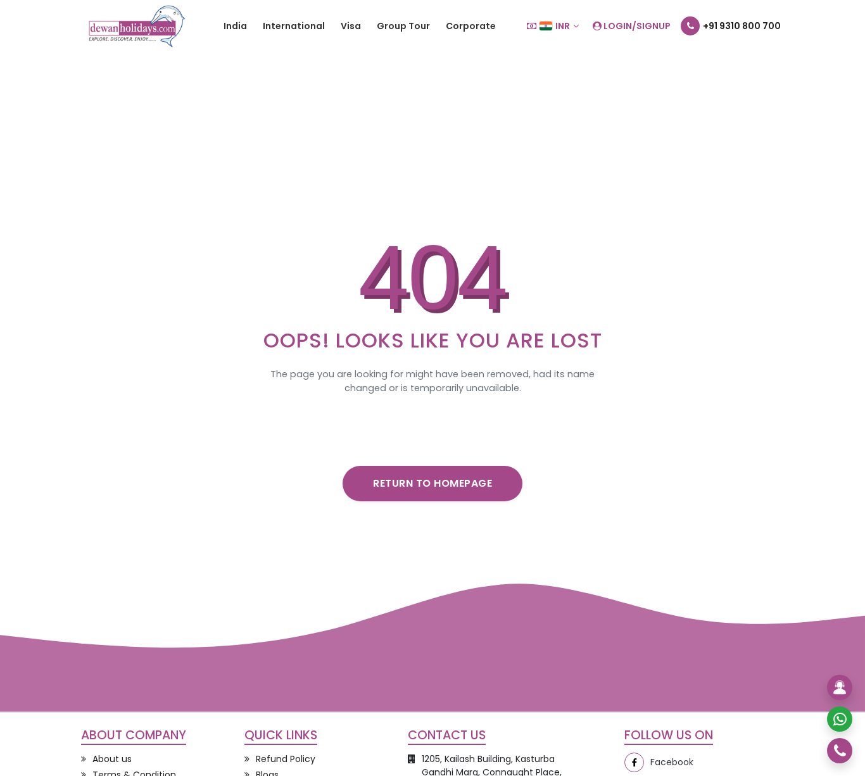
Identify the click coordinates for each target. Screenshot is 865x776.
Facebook (671, 762)
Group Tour (403, 26)
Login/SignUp (636, 26)
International (294, 26)
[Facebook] (634, 762)
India (235, 26)
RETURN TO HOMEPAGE (432, 483)
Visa (351, 26)
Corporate (471, 26)
